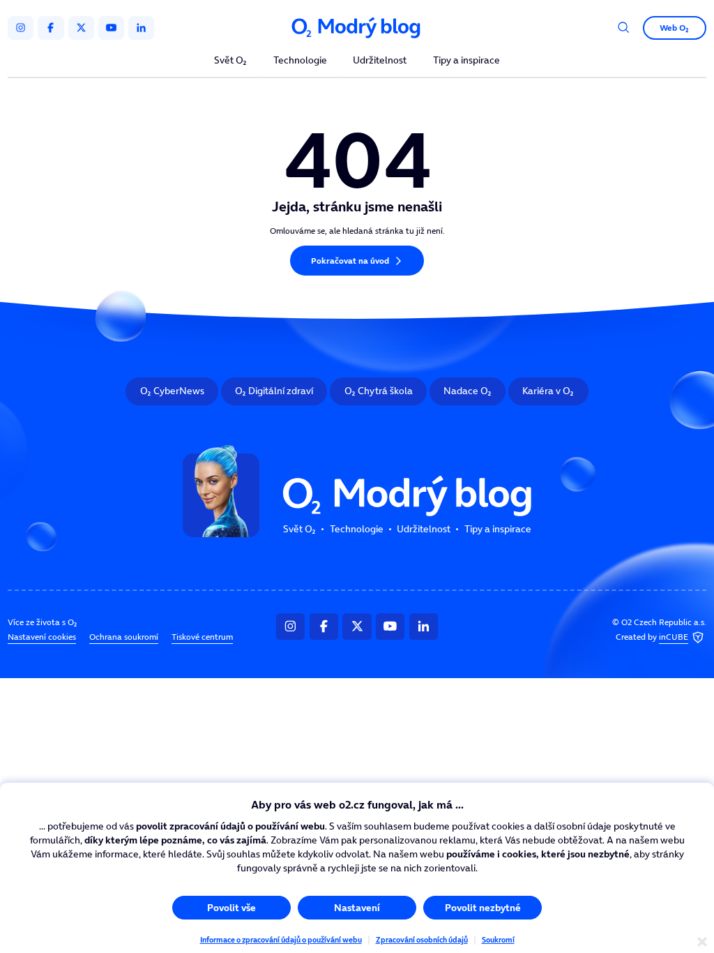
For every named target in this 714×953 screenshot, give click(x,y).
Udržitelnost (380, 61)
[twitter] (81, 28)
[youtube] (111, 28)
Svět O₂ (230, 61)
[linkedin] (141, 28)
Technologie (300, 61)
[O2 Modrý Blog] (357, 28)
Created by (652, 637)
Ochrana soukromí (123, 637)
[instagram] (20, 28)
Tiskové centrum (202, 637)
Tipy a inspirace (466, 61)
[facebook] (50, 28)
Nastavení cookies (42, 637)
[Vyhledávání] (624, 27)
